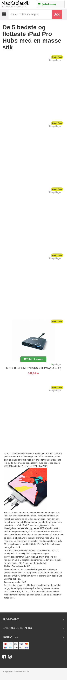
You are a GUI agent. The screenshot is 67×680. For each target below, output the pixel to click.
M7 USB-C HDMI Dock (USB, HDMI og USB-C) (33, 368)
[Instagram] (10, 657)
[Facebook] (5, 657)
